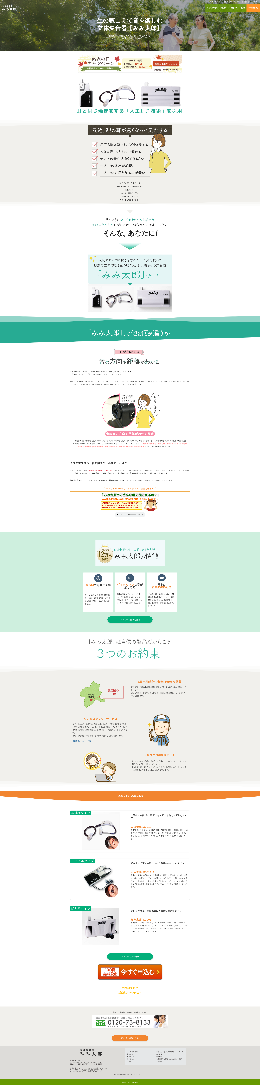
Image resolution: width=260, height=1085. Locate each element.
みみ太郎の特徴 (132, 1052)
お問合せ (159, 1061)
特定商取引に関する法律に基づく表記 (169, 1059)
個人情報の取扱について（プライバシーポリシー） (130, 1075)
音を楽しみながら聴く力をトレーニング (169, 1052)
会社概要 (159, 1056)
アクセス (256, 2)
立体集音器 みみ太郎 (132, 1082)
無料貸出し (131, 1059)
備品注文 (159, 1054)
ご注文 (129, 1061)
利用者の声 (131, 1056)
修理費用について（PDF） (83, 741)
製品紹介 (130, 1054)
